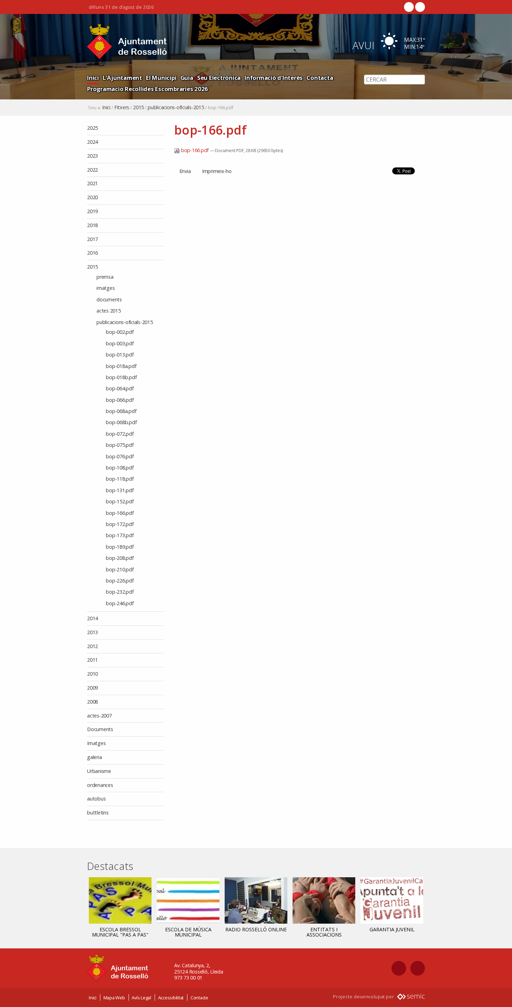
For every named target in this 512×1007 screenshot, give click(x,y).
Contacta (320, 78)
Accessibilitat (171, 997)
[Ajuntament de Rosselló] (127, 41)
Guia (186, 78)
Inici (93, 78)
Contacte (199, 997)
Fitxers (121, 107)
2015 (138, 107)
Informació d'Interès (274, 78)
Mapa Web (114, 997)
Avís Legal (141, 997)
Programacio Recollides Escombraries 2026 (147, 89)
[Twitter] (419, 7)
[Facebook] (409, 7)
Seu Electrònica (219, 78)
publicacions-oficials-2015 (176, 107)
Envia (185, 171)
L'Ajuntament (122, 78)
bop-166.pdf (195, 150)
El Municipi (161, 78)
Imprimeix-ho (217, 171)
